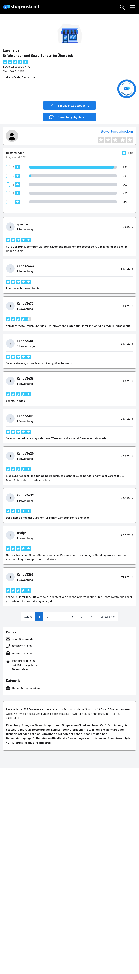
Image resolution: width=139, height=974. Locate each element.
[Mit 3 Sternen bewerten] (115, 140)
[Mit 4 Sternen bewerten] (122, 140)
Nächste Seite (107, 616)
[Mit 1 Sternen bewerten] (101, 140)
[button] (122, 7)
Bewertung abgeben (117, 131)
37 (90, 616)
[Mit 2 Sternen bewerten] (108, 140)
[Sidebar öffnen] (132, 7)
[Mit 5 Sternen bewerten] (130, 140)
